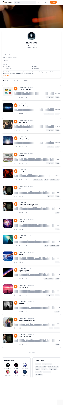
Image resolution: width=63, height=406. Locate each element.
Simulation (22, 172)
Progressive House (48, 113)
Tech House (50, 196)
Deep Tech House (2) (53, 366)
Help (38, 2)
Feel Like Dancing (24, 122)
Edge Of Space (23, 271)
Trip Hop (57, 328)
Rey (19, 188)
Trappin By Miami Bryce (26, 320)
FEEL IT (21, 254)
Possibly (21, 155)
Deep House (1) (53, 369)
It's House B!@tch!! (25, 89)
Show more (6, 75)
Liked (16, 80)
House (57, 97)
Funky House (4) (47, 364)
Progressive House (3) (41, 366)
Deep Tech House (54, 179)
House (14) (38, 364)
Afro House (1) (46, 371)
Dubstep (57, 311)
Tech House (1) (39, 374)
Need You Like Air (24, 336)
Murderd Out (22, 304)
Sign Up (53, 2)
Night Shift (22, 221)
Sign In (46, 2)
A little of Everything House (28, 205)
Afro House (50, 146)
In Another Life (23, 139)
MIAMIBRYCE (22, 87)
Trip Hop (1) (44, 369)
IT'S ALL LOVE (23, 287)
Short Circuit (23, 106)
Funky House (50, 97)
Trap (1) (37, 369)
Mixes (6, 80)
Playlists (25, 80)
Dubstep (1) (38, 371)
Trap (51, 328)
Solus (20, 238)
